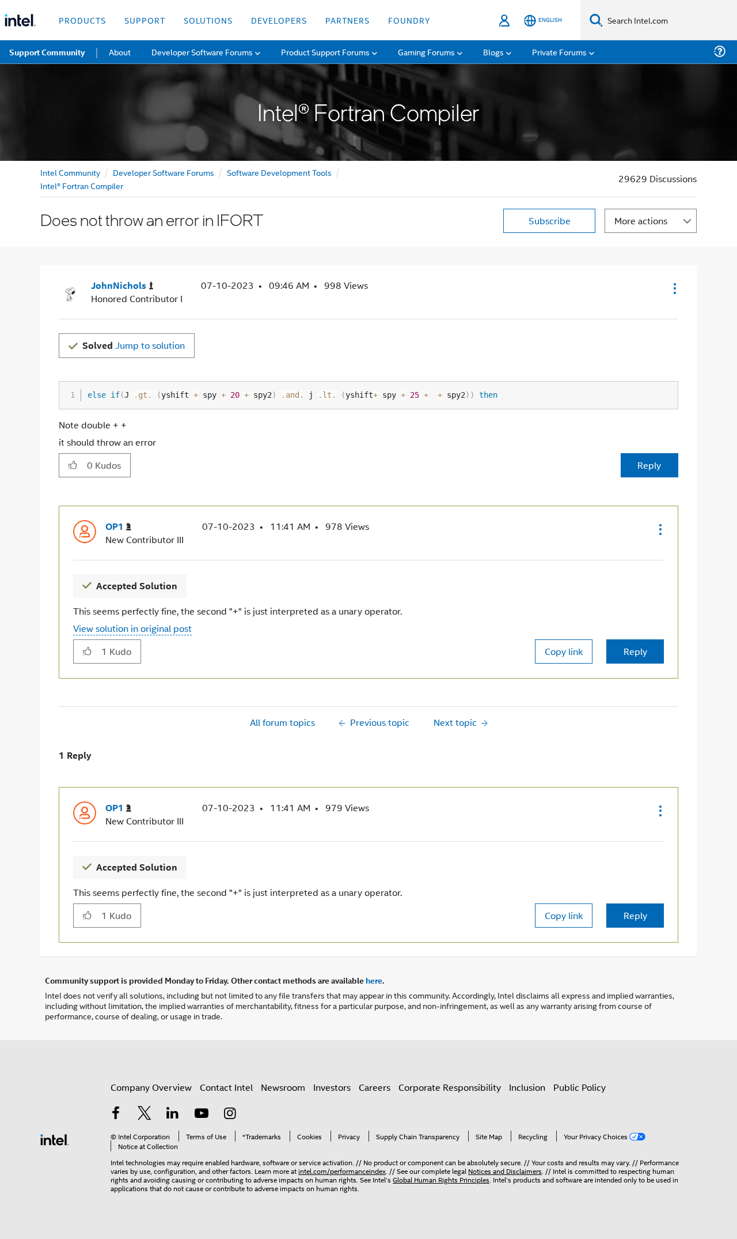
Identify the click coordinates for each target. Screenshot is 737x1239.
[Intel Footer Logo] (54, 1138)
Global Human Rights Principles (441, 1179)
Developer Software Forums (163, 172)
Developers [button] (279, 20)
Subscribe (550, 220)
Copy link (564, 651)
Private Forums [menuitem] (559, 52)
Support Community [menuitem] (47, 52)
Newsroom (283, 1087)
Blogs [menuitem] (493, 52)
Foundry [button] (409, 20)
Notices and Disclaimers (505, 1170)
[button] (673, 288)
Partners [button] (347, 20)
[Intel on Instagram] (230, 1114)
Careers (374, 1087)
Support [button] (144, 20)
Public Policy (579, 1087)
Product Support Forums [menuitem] (325, 52)
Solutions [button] (208, 20)
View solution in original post (132, 628)
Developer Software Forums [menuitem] (202, 52)
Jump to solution (133, 345)
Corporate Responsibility (449, 1087)
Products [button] (82, 20)
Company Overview (151, 1087)
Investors (332, 1087)
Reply (649, 465)
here (374, 980)
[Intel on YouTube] (201, 1114)
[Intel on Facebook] (116, 1114)
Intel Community (70, 172)
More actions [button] (640, 220)
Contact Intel (226, 1087)
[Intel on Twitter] (144, 1114)
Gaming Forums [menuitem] (426, 52)
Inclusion (527, 1087)
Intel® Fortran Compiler (81, 185)
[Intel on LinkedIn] (173, 1114)
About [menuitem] (120, 52)
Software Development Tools (279, 172)
